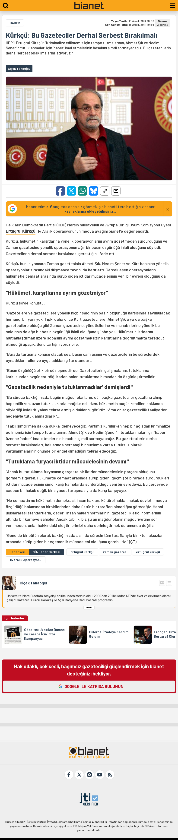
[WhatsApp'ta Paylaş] (82, 191)
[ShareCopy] (104, 191)
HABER (15, 23)
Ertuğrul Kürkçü (20, 231)
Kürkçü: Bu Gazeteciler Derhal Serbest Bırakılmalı (81, 35)
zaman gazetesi (115, 552)
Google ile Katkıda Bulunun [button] (94, 686)
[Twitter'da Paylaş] (71, 191)
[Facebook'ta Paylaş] (60, 191)
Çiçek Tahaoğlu (33, 582)
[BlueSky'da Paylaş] (93, 191)
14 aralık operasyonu (25, 560)
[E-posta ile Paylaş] (116, 191)
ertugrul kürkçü (148, 552)
